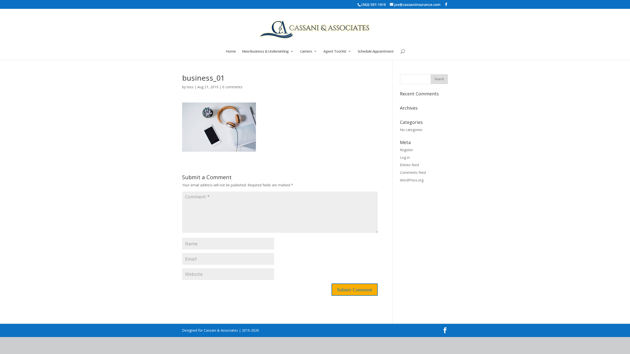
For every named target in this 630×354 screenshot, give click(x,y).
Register (406, 150)
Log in (405, 157)
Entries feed (409, 164)
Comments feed (413, 172)
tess (190, 87)
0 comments (232, 87)
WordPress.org (412, 180)
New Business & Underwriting (265, 51)
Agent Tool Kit (334, 51)
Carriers (306, 51)
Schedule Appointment (376, 51)
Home (231, 51)
